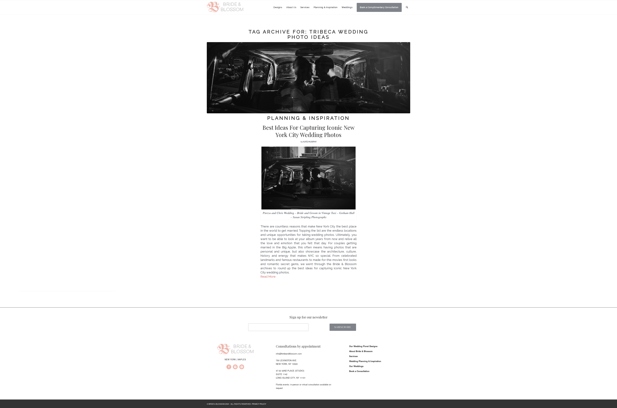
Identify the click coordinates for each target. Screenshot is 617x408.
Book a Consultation (359, 371)
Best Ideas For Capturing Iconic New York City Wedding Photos (309, 131)
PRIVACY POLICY (259, 404)
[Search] (407, 7)
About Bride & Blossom (361, 351)
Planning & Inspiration (308, 118)
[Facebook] (228, 367)
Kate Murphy (310, 142)
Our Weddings (356, 366)
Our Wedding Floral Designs (363, 346)
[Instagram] (235, 367)
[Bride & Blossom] (235, 350)
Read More (268, 276)
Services (353, 356)
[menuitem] (277, 7)
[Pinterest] (241, 367)
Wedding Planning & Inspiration (365, 361)
